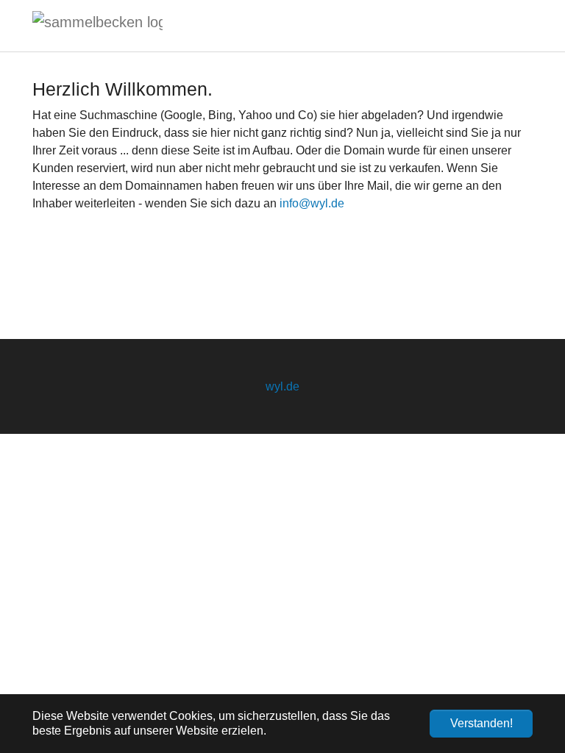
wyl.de (282, 386)
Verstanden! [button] (481, 723)
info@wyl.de (312, 203)
